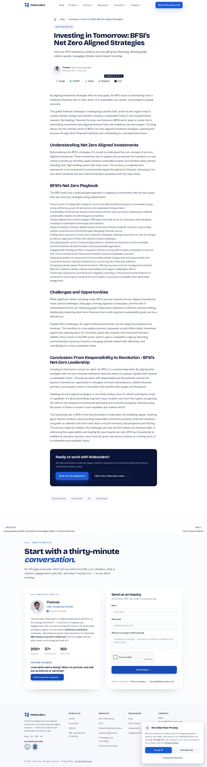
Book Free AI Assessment (72, 475)
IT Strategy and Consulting (106, 739)
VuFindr (72, 728)
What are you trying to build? (128, 633)
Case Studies (135, 723)
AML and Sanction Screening (77, 734)
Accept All (158, 750)
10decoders (37, 5)
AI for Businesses (106, 718)
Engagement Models (138, 732)
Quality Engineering (108, 732)
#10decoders (77, 498)
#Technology (101, 498)
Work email (116, 619)
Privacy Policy (67, 761)
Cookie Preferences (83, 761)
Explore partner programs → (47, 677)
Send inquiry (144, 669)
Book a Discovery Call (169, 5)
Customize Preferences (172, 757)
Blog (62, 19)
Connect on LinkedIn (57, 611)
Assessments (134, 728)
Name (114, 605)
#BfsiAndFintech (59, 498)
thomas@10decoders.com (162, 681)
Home (61, 5)
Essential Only (186, 750)
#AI (89, 498)
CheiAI (71, 718)
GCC (101, 723)
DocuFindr (73, 723)
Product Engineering (108, 745)
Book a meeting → (138, 681)
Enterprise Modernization (110, 728)
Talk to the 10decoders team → (110, 475)
